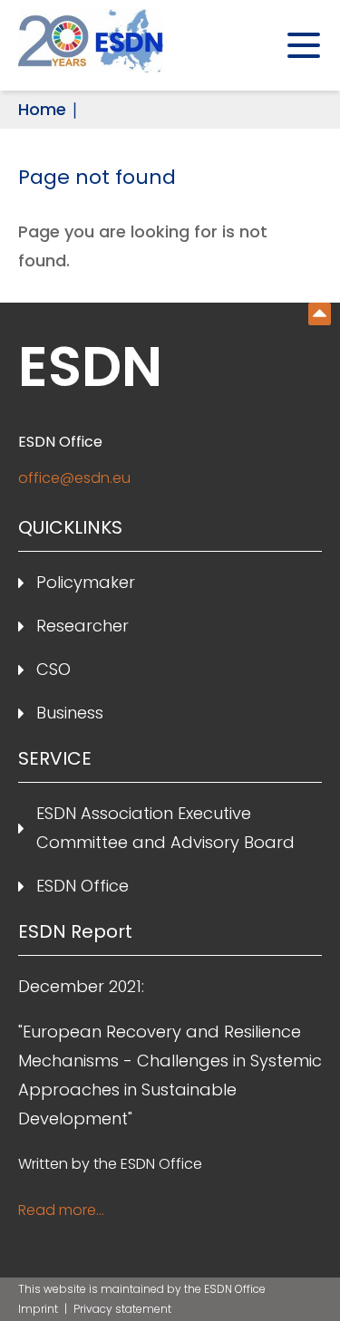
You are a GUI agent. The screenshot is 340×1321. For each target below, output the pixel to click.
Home (42, 109)
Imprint (39, 1308)
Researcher (82, 625)
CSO (53, 669)
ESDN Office (82, 885)
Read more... (61, 1210)
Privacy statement (122, 1308)
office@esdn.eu (74, 478)
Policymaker (85, 582)
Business (69, 712)
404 (319, 314)
